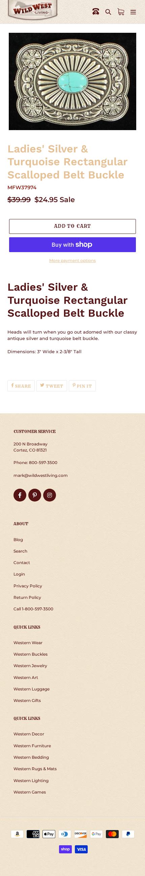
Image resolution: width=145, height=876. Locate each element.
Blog (18, 539)
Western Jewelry (30, 665)
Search (20, 551)
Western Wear (27, 642)
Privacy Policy (27, 585)
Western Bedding (31, 757)
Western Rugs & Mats (35, 768)
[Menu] (133, 11)
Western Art (25, 677)
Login (19, 574)
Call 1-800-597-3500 (33, 608)
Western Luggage (31, 688)
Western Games (29, 792)
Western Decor (28, 733)
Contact (21, 562)
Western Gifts (27, 700)
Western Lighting (31, 780)
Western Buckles (30, 654)
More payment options (72, 260)
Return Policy (27, 597)
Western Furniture (32, 745)
